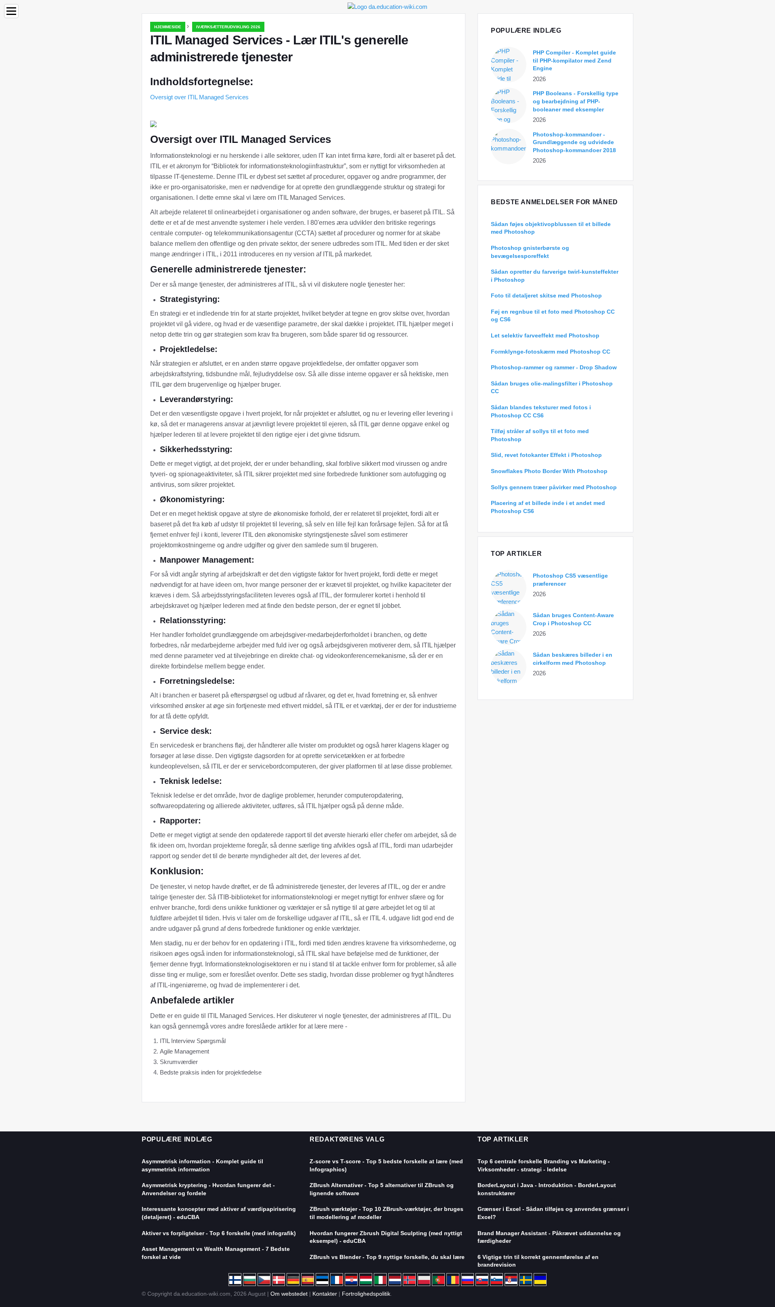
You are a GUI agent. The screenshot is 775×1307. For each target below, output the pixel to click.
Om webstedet (289, 1293)
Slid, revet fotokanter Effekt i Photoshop (546, 455)
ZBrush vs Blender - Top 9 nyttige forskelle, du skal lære (387, 1257)
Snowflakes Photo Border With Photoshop (549, 471)
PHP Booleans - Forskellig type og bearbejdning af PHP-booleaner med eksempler (575, 101)
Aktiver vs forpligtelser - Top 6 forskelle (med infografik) (219, 1233)
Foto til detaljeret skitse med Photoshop (546, 295)
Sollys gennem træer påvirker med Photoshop (554, 487)
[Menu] (11, 11)
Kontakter (324, 1293)
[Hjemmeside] (387, 6)
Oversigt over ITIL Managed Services (199, 97)
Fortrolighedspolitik (366, 1293)
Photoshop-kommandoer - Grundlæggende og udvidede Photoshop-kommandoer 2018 (574, 142)
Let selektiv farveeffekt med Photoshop (545, 335)
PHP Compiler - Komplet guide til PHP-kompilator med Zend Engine (574, 60)
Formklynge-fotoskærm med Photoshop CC (550, 351)
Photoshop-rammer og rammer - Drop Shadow (554, 367)
